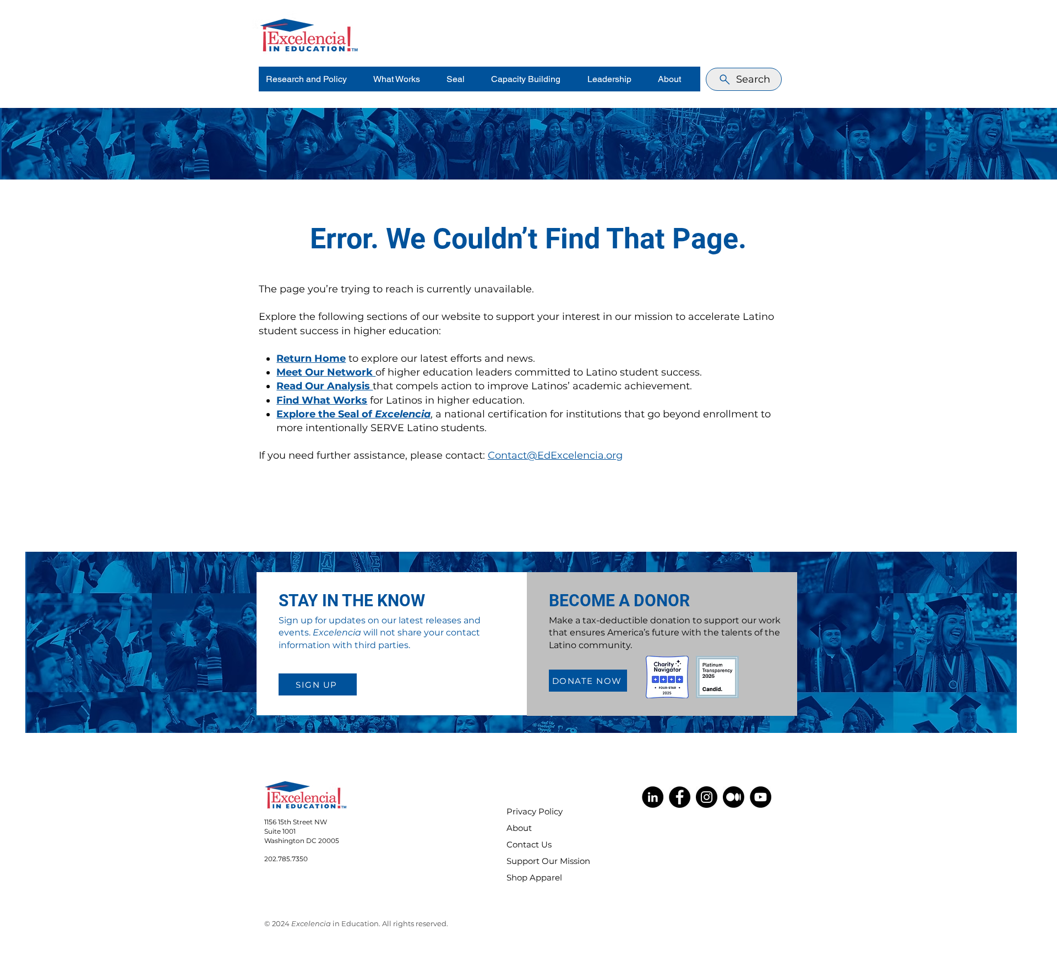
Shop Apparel (534, 877)
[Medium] (733, 797)
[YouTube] (760, 797)
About (519, 828)
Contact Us (529, 844)
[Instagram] (706, 797)
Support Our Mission (541, 861)
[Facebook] (679, 797)
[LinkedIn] (652, 797)
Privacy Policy (534, 811)
